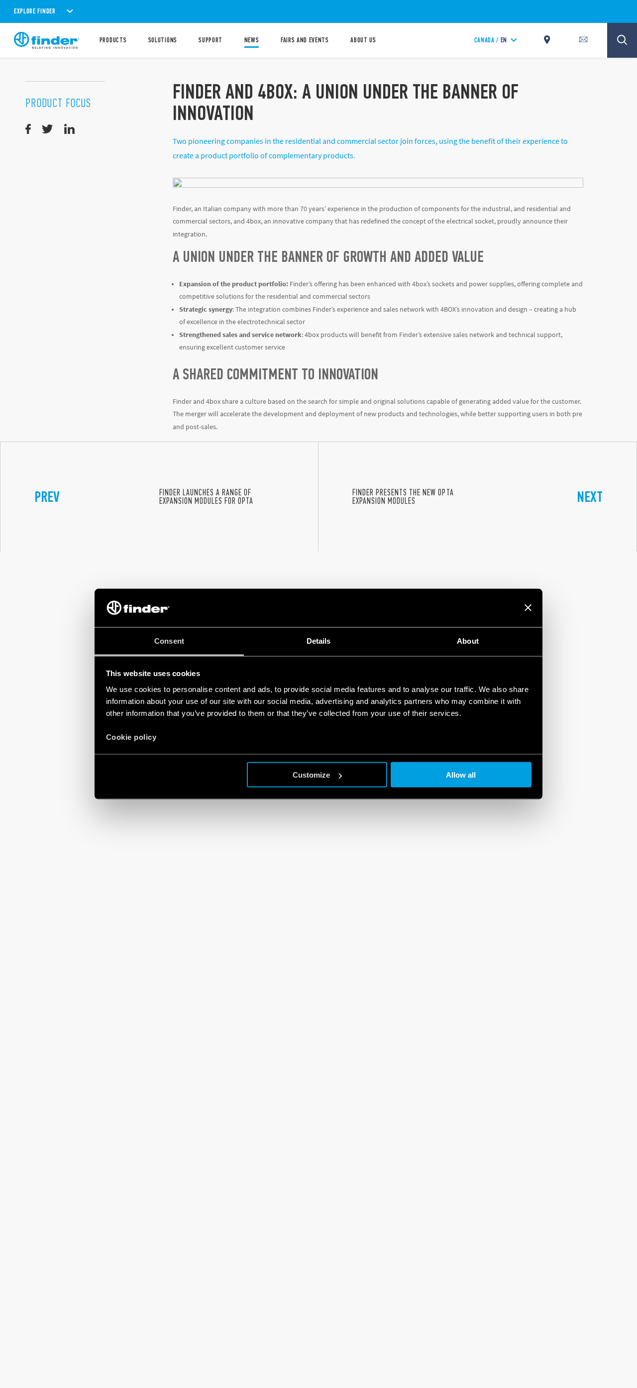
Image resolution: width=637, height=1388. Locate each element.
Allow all (461, 775)
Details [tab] (319, 640)
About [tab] (468, 640)
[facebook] (28, 129)
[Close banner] (528, 607)
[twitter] (47, 129)
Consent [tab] (169, 640)
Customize (311, 775)
